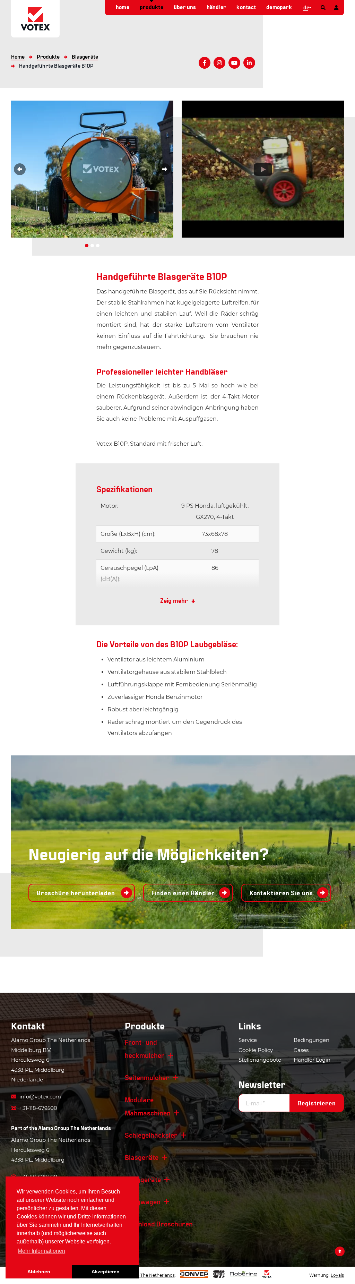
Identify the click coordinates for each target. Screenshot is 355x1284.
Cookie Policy (256, 1050)
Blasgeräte (141, 1157)
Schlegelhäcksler (151, 1135)
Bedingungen (311, 1040)
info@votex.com (39, 1096)
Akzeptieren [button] (106, 1271)
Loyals (337, 1275)
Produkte (151, 6)
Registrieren (316, 1103)
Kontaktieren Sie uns (281, 893)
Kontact (246, 6)
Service (248, 1040)
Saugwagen (143, 1201)
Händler (216, 6)
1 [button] (86, 245)
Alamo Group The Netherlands (74, 1127)
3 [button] (97, 245)
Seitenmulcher (147, 1077)
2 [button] (92, 245)
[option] (92, 169)
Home (122, 6)
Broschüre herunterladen (77, 893)
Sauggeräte (143, 1179)
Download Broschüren (159, 1223)
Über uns (185, 6)
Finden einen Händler (183, 893)
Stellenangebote (260, 1059)
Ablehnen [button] (38, 1271)
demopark (279, 6)
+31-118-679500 (37, 1108)
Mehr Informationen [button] (41, 1251)
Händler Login (312, 1059)
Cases (301, 1050)
